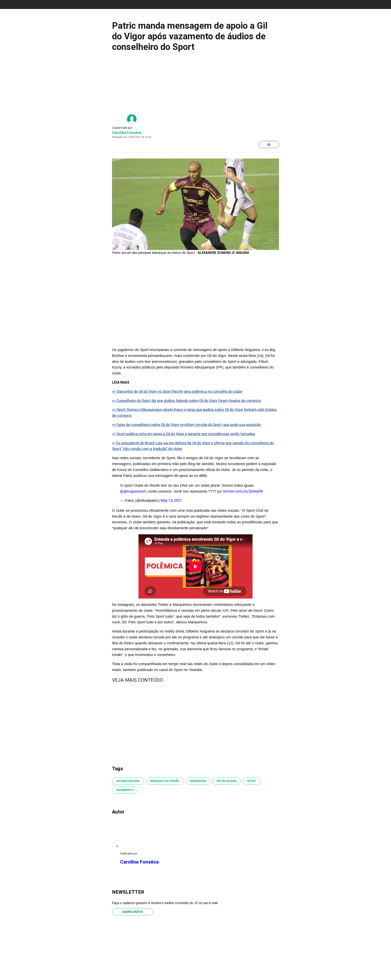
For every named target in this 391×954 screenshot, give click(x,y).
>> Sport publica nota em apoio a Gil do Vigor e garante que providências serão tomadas (183, 434)
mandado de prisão (165, 781)
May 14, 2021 (171, 500)
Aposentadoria (128, 781)
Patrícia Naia (226, 781)
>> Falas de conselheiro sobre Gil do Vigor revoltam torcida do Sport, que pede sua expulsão (186, 425)
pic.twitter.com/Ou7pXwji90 (240, 491)
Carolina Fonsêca (126, 132)
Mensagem (198, 781)
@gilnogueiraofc (133, 491)
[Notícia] (269, 144)
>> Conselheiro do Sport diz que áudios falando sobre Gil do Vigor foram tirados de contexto (186, 400)
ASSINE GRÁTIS (132, 911)
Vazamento (125, 790)
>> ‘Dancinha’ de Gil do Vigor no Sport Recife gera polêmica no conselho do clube (177, 391)
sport (252, 781)
